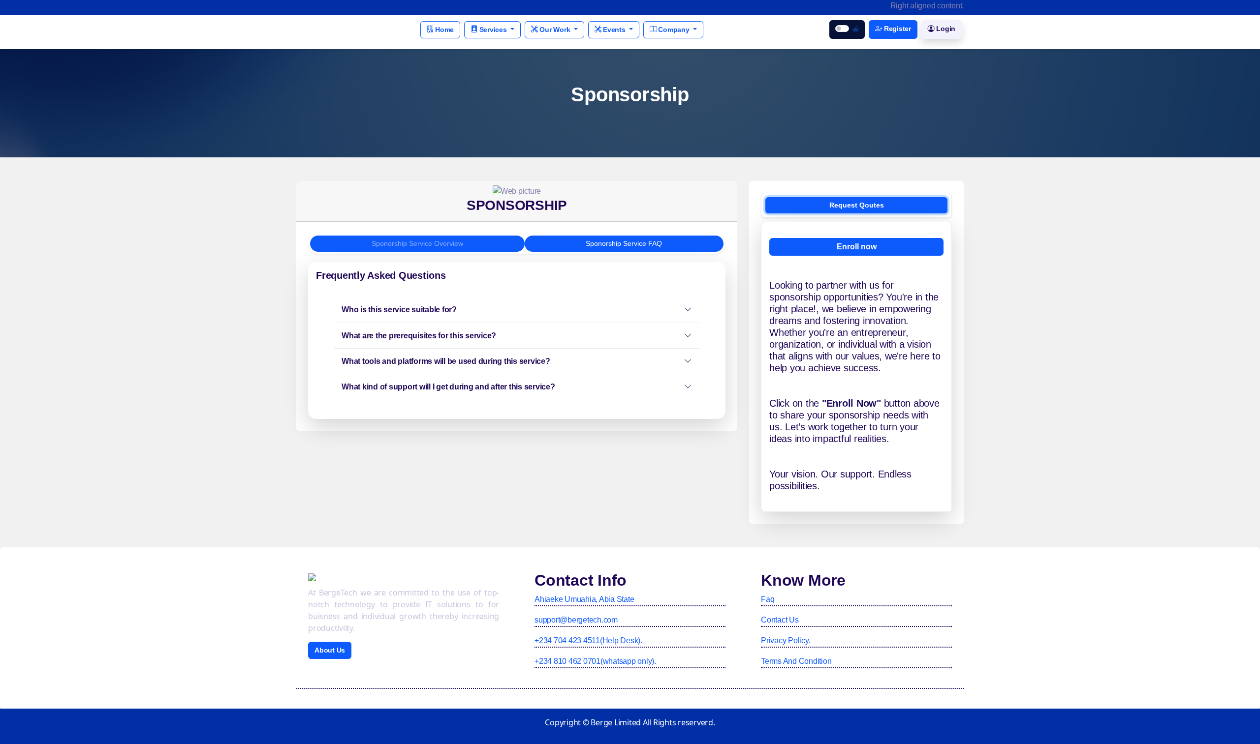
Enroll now (857, 246)
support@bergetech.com (576, 620)
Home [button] (443, 29)
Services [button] (493, 29)
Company (674, 29)
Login (945, 28)
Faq (767, 599)
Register (896, 28)
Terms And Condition (796, 661)
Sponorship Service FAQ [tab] (624, 243)
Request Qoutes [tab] (856, 205)
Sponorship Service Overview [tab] (417, 243)
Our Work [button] (555, 29)
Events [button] (614, 29)
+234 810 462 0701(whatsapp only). (595, 661)
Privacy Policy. (785, 640)
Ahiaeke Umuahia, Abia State (584, 599)
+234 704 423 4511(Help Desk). (588, 640)
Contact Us (780, 620)
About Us (330, 650)
